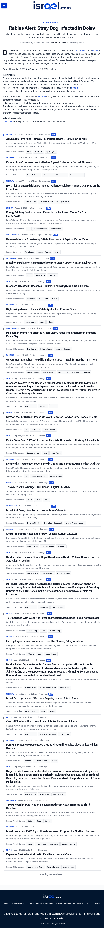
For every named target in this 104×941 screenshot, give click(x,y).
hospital (75, 88)
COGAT (30, 821)
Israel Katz (36, 430)
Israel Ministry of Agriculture (47, 844)
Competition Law (76, 175)
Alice (29, 152)
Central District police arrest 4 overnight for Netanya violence (41, 721)
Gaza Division (30, 202)
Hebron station (46, 349)
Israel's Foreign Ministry (74, 523)
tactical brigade (53, 867)
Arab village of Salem (35, 867)
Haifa (45, 453)
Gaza (29, 275)
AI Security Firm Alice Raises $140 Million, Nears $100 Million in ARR (46, 139)
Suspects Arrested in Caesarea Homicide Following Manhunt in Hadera (47, 286)
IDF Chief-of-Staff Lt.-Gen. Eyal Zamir (54, 202)
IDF (26, 430)
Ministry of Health (59, 42)
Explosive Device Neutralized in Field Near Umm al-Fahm (39, 854)
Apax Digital (50, 152)
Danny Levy (43, 299)
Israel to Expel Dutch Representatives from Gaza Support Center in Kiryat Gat (51, 262)
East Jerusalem (48, 372)
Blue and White (33, 372)
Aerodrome (29, 252)
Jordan (47, 821)
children (42, 96)
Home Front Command (53, 523)
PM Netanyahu (56, 476)
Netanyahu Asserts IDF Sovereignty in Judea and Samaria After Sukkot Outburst (53, 463)
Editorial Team (18, 903)
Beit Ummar (31, 349)
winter (50, 322)
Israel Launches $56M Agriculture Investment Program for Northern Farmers (51, 831)
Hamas (52, 711)
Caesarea (31, 299)
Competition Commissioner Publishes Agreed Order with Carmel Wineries (49, 162)
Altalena (31, 654)
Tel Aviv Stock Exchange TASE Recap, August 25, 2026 (38, 487)
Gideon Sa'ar (40, 275)
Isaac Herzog (51, 654)
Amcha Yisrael (30, 322)
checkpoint (44, 607)
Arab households (40, 229)
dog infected (81, 50)
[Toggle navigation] (4, 5)
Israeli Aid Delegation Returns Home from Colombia (36, 510)
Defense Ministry (44, 252)
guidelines (7, 121)
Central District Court (48, 688)
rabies (95, 50)
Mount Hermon (49, 430)
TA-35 (29, 500)
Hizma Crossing (63, 573)
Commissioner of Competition (55, 175)
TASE (46, 500)
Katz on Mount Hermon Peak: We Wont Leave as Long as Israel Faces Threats (51, 417)
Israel (57, 252)
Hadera (54, 299)
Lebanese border (68, 844)
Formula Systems (41, 761)
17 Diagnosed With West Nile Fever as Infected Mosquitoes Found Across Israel (52, 617)
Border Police (30, 406)
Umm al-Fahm (68, 867)
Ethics (59, 903)
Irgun (40, 654)
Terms (97, 903)
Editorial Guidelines (45, 903)
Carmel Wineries (33, 175)
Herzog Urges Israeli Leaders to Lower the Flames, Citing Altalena (44, 641)
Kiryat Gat (52, 275)
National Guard (58, 794)
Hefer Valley (32, 631)
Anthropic (38, 152)
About (6, 903)
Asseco (28, 761)
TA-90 (38, 500)
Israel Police (56, 453)
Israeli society (56, 229)
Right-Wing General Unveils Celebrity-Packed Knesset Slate (41, 309)
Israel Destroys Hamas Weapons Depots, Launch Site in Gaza (42, 698)
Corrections (69, 903)
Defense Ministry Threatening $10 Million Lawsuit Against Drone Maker (47, 239)
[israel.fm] (52, 896)
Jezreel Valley (54, 631)
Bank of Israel (32, 546)
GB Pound (61, 546)
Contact (80, 903)
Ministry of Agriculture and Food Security (74, 372)
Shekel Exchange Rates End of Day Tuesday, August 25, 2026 (41, 533)
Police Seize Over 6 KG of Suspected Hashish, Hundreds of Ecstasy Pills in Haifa (53, 440)
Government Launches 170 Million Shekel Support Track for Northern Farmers (51, 359)
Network (30, 903)
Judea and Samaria (62, 349)
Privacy (89, 903)
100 (28, 229)
